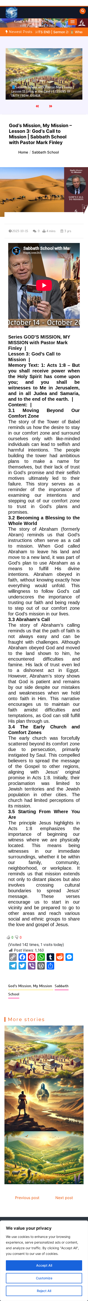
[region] (44, 1260)
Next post (64, 1197)
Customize (44, 1278)
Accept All (44, 1265)
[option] (44, 74)
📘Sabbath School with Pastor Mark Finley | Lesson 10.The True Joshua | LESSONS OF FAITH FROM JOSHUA (42, 91)
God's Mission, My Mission (30, 986)
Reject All (44, 1291)
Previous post (27, 1197)
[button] (72, 22)
